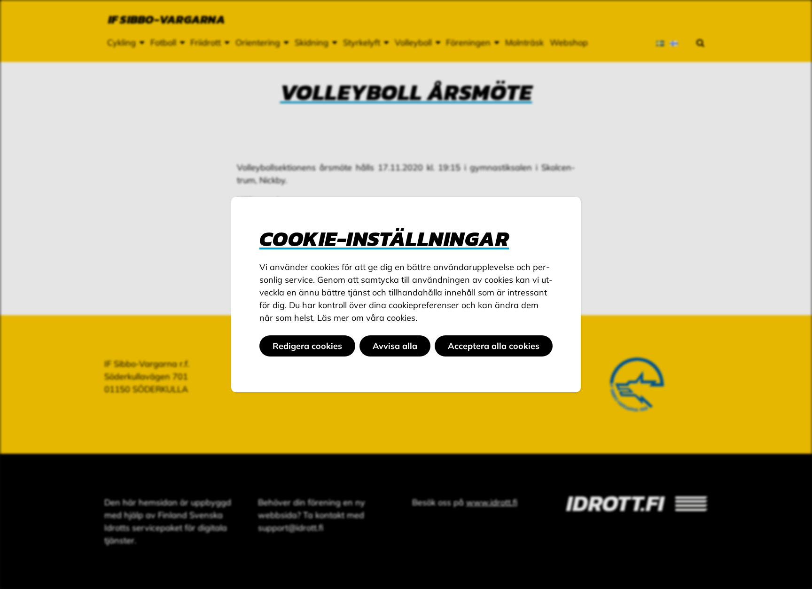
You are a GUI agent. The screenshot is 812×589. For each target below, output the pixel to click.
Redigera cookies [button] (307, 346)
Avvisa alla (395, 346)
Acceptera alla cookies (493, 346)
